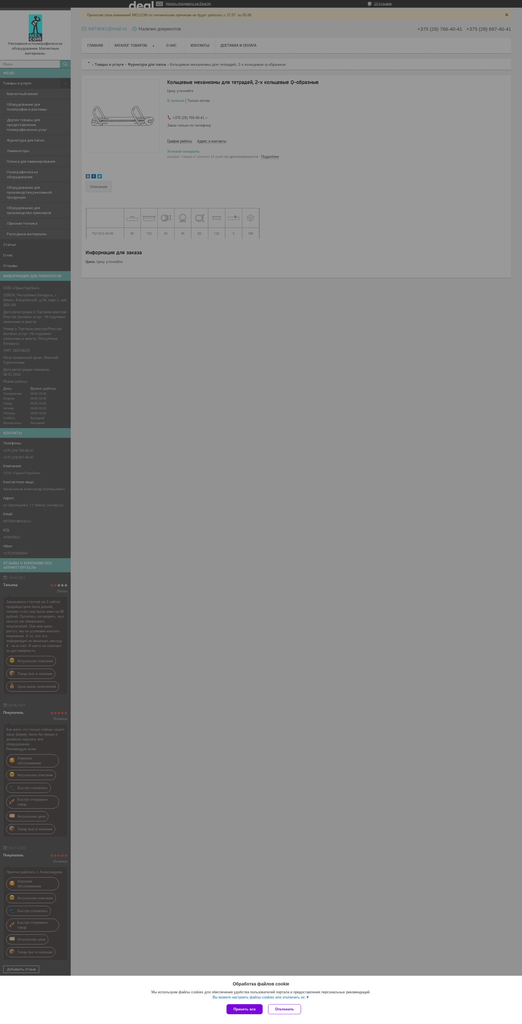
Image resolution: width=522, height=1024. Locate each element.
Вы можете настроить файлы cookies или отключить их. (259, 997)
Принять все (245, 1009)
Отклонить (284, 1009)
